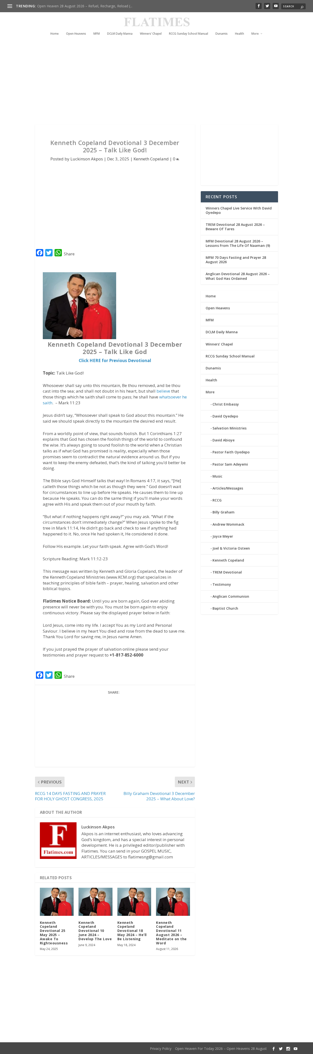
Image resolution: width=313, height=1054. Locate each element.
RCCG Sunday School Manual (188, 34)
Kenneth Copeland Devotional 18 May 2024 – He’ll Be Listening (132, 930)
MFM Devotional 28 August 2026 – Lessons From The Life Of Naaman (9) (238, 243)
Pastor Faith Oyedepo (231, 452)
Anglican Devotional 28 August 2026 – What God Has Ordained (238, 276)
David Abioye (223, 440)
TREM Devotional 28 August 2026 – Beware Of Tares (235, 226)
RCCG (217, 500)
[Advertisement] (156, 80)
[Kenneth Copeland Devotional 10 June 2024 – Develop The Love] (95, 902)
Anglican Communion (230, 596)
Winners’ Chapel (151, 34)
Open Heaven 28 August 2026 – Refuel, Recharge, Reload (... (84, 6)
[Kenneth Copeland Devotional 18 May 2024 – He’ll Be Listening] (134, 902)
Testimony (221, 584)
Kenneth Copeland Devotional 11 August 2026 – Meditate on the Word (171, 932)
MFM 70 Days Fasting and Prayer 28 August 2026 (236, 259)
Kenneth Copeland (151, 159)
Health (239, 34)
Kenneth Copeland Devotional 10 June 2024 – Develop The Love (95, 930)
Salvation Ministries (229, 428)
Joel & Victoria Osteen (231, 548)
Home (54, 34)
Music (217, 476)
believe (163, 391)
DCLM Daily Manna (120, 34)
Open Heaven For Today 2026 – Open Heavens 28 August (221, 1048)
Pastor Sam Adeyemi (230, 464)
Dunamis (221, 34)
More (255, 34)
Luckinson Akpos (86, 159)
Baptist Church (225, 608)
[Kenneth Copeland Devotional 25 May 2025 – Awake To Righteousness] (57, 902)
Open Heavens (76, 34)
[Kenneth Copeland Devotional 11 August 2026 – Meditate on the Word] (173, 902)
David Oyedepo (225, 416)
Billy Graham (223, 512)
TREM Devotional (227, 572)
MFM (96, 34)
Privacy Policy (160, 1048)
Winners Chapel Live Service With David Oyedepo (239, 210)
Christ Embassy (225, 404)
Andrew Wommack (228, 524)
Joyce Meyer (222, 536)
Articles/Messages (227, 488)
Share (69, 254)
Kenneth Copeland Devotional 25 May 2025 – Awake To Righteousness (54, 932)
